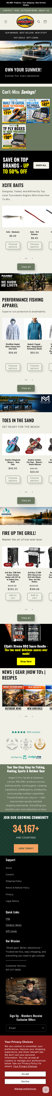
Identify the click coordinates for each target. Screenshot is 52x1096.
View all (26, 266)
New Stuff (41, 33)
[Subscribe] (42, 1028)
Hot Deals (19, 37)
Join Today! (26, 848)
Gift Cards (32, 37)
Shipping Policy (14, 881)
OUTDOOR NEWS (13, 708)
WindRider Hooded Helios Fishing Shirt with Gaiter (12, 346)
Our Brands (11, 33)
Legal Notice (12, 901)
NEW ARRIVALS (34, 708)
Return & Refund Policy (17, 887)
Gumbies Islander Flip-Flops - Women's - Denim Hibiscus (34, 462)
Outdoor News (29, 10)
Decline (25, 1081)
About (9, 868)
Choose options (13, 245)
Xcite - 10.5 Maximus (34, 233)
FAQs (16, 10)
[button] (6, 21)
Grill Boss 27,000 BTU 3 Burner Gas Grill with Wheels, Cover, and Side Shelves (34, 577)
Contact (8, 10)
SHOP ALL (41, 165)
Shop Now (26, 661)
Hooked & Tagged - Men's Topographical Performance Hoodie (34, 346)
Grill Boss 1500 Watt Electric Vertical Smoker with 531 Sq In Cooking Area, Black (13, 577)
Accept (25, 1074)
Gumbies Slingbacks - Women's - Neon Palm (13, 462)
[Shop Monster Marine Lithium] (26, 403)
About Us (44, 10)
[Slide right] (32, 258)
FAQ (8, 918)
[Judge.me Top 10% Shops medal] (35, 744)
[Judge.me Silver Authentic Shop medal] (7, 744)
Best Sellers (27, 33)
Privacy (9, 894)
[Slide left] (19, 258)
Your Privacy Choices (25, 1066)
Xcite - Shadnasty (12, 232)
